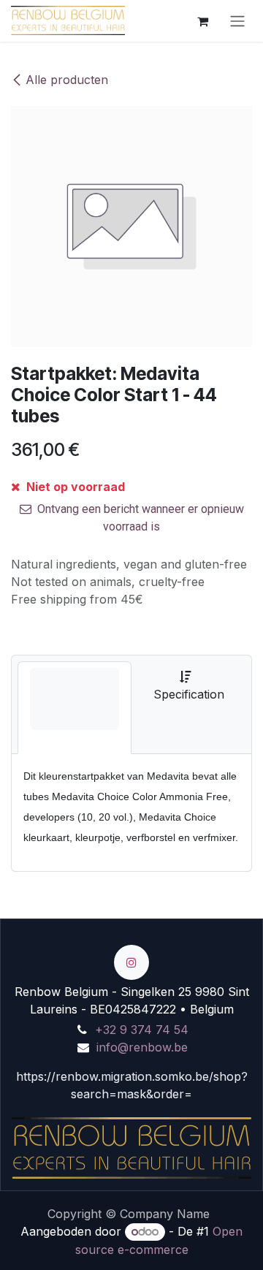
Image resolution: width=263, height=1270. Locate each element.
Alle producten (67, 79)
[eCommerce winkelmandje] (202, 20)
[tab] (75, 707)
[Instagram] (131, 962)
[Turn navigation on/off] (237, 21)
